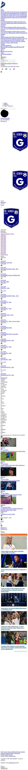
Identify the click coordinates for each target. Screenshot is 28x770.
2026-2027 (3, 235)
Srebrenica (3, 202)
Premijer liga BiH (5, 12)
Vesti (2, 9)
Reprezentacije (7, 17)
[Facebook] (6, 69)
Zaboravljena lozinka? (6, 63)
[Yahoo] (14, 69)
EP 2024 (20, 17)
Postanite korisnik (5, 753)
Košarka (14, 47)
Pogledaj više (4, 377)
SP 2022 (24, 17)
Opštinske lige (23, 13)
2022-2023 (3, 242)
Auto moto (17, 37)
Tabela (12, 234)
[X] (10, 69)
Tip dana (15, 42)
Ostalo (15, 21)
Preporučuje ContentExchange (19, 651)
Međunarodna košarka (11, 23)
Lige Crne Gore (16, 16)
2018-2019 (3, 247)
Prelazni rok (15, 17)
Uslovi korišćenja (12, 752)
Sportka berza (12, 756)
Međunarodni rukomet (14, 28)
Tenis (13, 37)
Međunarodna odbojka (14, 33)
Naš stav (12, 41)
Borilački (3, 38)
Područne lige (6, 13)
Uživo (4, 121)
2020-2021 (3, 245)
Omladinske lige (5, 14)
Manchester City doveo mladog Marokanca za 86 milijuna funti (13, 609)
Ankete (6, 756)
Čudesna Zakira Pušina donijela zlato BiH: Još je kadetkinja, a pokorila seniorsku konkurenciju (13, 590)
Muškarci (6, 104)
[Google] (2, 69)
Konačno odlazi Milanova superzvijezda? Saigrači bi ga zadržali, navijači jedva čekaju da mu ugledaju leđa (13, 647)
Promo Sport (17, 41)
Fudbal (4, 47)
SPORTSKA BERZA (6, 54)
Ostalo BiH (3, 16)
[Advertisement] (14, 87)
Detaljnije (3, 231)
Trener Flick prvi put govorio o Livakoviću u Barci (14, 570)
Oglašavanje (17, 753)
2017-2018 (3, 249)
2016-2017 (3, 250)
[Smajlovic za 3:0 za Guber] (8, 514)
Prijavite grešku (4, 754)
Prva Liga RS (4, 27)
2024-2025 (3, 239)
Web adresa (3, 232)
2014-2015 (3, 253)
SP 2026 (3, 19)
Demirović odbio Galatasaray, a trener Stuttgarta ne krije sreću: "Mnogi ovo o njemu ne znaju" (12, 628)
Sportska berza (8, 37)
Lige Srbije (9, 16)
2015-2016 (3, 252)
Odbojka (20, 47)
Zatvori (2, 532)
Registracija (15, 63)
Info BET (7, 41)
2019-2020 (3, 246)
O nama (5, 752)
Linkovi (3, 756)
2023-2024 (3, 240)
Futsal (17, 14)
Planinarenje (8, 38)
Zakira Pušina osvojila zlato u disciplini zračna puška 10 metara (12, 552)
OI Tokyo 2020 (9, 42)
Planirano (8, 234)
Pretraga (11, 754)
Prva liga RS (13, 12)
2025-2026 (3, 238)
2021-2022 (3, 243)
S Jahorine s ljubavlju (6, 45)
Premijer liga (10, 21)
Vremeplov (18, 40)
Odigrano (3, 234)
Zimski (2, 37)
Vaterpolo (14, 38)
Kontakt (12, 753)
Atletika (22, 37)
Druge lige (18, 12)
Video (13, 40)
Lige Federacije (23, 14)
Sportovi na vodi (7, 40)
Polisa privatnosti (20, 752)
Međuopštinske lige (14, 13)
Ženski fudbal (12, 14)
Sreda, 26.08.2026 (5, 118)
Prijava (4, 57)
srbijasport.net (12, 762)
